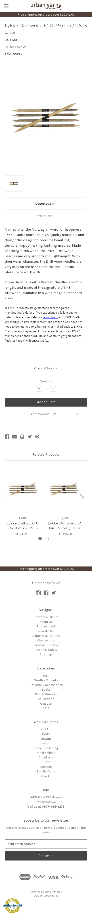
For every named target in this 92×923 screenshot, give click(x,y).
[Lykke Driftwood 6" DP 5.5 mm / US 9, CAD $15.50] (64, 489)
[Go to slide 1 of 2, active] (40, 538)
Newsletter (46, 631)
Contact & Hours (46, 617)
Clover (46, 762)
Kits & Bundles (46, 694)
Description (44, 204)
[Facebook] (7, 436)
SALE (46, 708)
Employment (46, 626)
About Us (46, 622)
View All (46, 776)
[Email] (14, 436)
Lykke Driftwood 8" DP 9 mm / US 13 (23, 525)
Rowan (46, 739)
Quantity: (46, 381)
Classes (46, 703)
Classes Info (46, 640)
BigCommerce (53, 891)
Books (46, 689)
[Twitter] (29, 436)
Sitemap (46, 654)
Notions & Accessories (46, 685)
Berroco (46, 767)
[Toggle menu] (6, 6)
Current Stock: (46, 368)
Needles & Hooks (46, 680)
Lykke (46, 734)
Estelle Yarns (46, 771)
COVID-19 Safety (46, 650)
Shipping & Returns (46, 636)
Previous (5, 497)
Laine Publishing (46, 748)
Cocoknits (46, 757)
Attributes (44, 216)
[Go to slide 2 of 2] (47, 538)
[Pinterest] (37, 436)
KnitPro (46, 729)
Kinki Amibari (46, 753)
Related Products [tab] (46, 454)
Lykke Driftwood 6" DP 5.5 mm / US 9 (64, 525)
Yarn (46, 675)
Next (81, 497)
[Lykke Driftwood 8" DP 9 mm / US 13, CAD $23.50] (23, 489)
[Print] (22, 436)
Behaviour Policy (46, 645)
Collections (46, 699)
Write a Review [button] (16, 46)
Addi (46, 743)
